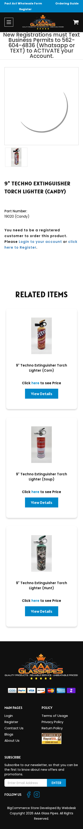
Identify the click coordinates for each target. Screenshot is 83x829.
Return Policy (52, 728)
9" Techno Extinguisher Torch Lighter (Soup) (41, 477)
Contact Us (13, 728)
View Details (41, 393)
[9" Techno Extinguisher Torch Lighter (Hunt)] (41, 553)
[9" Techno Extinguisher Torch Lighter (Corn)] (41, 336)
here (35, 383)
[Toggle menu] (8, 22)
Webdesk (69, 808)
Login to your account (40, 241)
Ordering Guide (67, 3)
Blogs (8, 734)
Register (25, 9)
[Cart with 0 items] (76, 22)
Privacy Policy (52, 722)
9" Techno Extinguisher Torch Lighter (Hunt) (41, 585)
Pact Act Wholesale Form (23, 3)
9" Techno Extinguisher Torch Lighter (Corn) (41, 368)
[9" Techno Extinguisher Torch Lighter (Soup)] (41, 444)
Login (8, 715)
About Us (11, 740)
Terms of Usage (55, 715)
